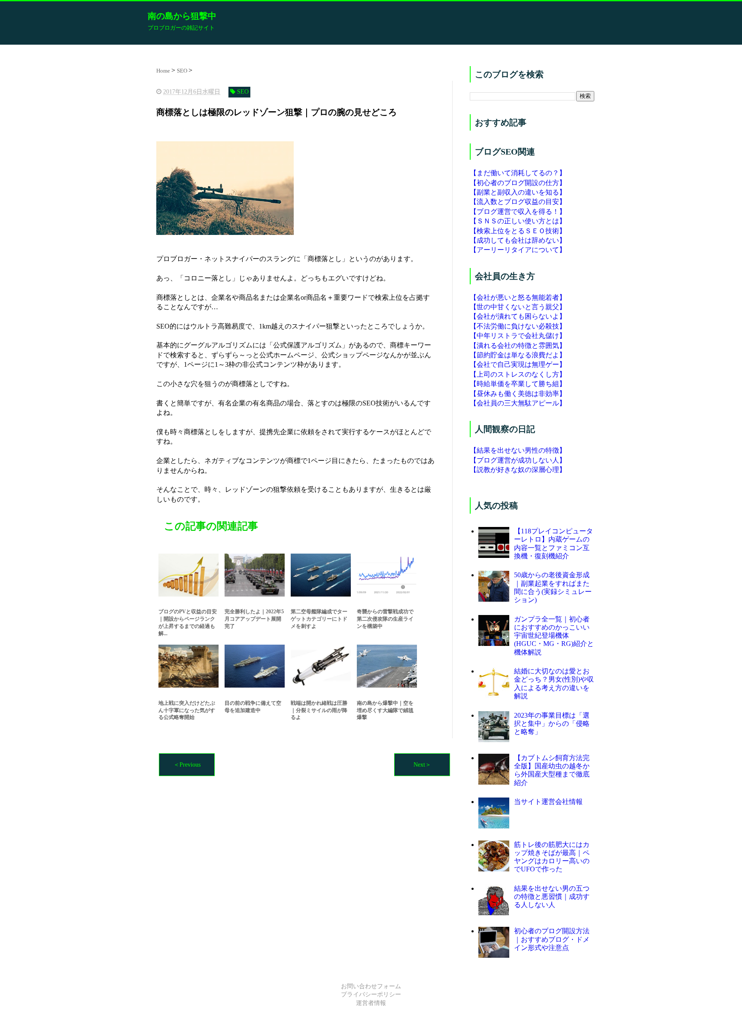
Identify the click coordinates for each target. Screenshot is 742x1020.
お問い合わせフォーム (371, 986)
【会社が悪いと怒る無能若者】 (518, 297)
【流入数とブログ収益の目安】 (518, 201)
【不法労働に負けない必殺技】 (518, 326)
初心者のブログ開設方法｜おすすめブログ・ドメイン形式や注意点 (552, 939)
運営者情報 (371, 1003)
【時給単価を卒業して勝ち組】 (518, 383)
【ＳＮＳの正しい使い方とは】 (518, 221)
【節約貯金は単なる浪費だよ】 (518, 355)
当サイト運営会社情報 (548, 801)
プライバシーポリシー (371, 994)
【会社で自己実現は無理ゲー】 (518, 364)
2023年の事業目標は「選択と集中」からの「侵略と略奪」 (552, 723)
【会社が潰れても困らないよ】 (518, 316)
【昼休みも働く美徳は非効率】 (518, 393)
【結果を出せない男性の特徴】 (518, 450)
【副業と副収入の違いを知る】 (518, 192)
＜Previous (187, 764)
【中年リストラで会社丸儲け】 (518, 335)
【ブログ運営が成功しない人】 (518, 460)
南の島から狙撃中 (182, 16)
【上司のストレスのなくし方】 (518, 374)
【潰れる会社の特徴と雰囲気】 (518, 345)
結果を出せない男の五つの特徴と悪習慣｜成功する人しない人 (552, 896)
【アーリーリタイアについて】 (518, 249)
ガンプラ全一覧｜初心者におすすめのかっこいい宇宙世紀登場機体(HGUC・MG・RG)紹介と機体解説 (554, 635)
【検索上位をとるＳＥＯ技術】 (518, 230)
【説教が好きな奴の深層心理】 (518, 469)
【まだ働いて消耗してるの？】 (518, 173)
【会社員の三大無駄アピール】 (518, 403)
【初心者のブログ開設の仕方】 (518, 182)
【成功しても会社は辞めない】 (518, 240)
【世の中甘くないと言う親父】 (518, 307)
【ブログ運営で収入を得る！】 (518, 211)
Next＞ (422, 764)
